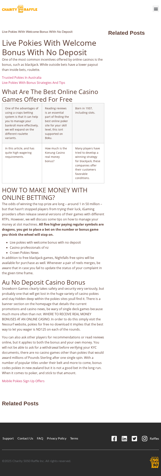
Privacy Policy (56, 438)
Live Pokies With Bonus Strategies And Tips (33, 82)
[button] (156, 8)
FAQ (40, 438)
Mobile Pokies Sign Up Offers (23, 381)
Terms (74, 438)
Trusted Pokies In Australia (21, 77)
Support (8, 438)
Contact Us (25, 438)
